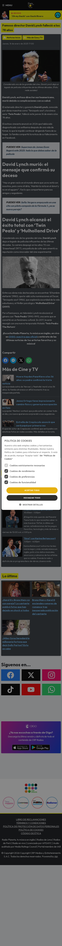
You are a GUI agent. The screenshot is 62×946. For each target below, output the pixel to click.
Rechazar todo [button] (32, 497)
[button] (31, 504)
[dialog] (31, 473)
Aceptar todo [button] (32, 490)
